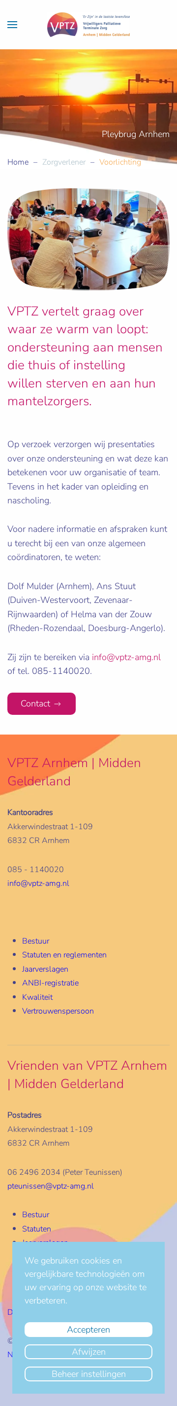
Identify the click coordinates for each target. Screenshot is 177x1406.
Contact (35, 703)
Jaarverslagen (45, 969)
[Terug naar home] (88, 24)
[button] (12, 24)
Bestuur (35, 941)
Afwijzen (89, 1352)
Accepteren (88, 1330)
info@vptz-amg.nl (126, 657)
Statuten (36, 1229)
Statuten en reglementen (64, 954)
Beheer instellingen (89, 1374)
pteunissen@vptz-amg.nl (50, 1186)
